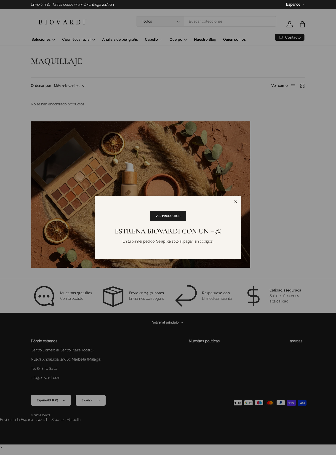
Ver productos (168, 216)
